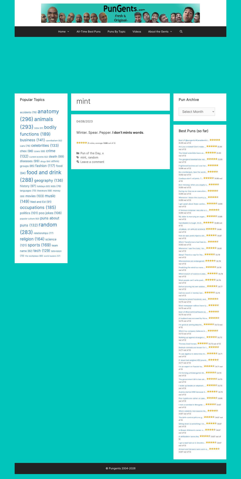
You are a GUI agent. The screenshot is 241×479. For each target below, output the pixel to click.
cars (25, 145)
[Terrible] (77, 143)
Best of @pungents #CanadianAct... (194, 140)
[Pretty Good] (84, 143)
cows (39, 151)
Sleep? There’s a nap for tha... (191, 255)
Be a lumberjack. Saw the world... (193, 172)
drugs (45, 161)
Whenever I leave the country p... (193, 197)
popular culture (29, 218)
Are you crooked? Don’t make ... (192, 147)
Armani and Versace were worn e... (194, 449)
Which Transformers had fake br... (193, 242)
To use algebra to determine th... (192, 354)
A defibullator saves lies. (189, 436)
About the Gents (158, 31)
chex (26, 151)
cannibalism (54, 140)
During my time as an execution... (193, 191)
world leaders (52, 256)
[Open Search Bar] (181, 31)
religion (32, 238)
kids (56, 186)
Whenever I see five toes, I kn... (192, 248)
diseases (30, 161)
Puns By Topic (116, 31)
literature (44, 190)
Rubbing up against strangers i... (192, 337)
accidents (28, 112)
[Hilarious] (86, 143)
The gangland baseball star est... (192, 159)
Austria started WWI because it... (193, 392)
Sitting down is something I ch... (192, 424)
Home (62, 31)
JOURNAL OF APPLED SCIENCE (192, 229)
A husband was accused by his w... (193, 318)
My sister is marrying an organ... (192, 216)
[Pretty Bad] (80, 143)
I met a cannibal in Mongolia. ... (192, 405)
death (56, 156)
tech (41, 251)
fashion (45, 166)
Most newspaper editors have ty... (193, 305)
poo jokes (50, 213)
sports (39, 245)
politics (29, 213)
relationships (43, 233)
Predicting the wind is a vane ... (192, 267)
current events (38, 157)
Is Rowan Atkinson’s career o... (191, 430)
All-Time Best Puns (89, 31)
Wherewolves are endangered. (192, 261)
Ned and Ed (41, 201)
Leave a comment (92, 162)
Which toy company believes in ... (193, 331)
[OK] (82, 143)
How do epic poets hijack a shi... (192, 236)
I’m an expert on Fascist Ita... (191, 366)
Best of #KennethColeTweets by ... (193, 312)
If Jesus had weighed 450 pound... (193, 360)
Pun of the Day (90, 153)
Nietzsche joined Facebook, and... (193, 299)
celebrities (45, 145)
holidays (43, 186)
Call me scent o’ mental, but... (191, 293)
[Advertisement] (120, 63)
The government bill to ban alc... (192, 379)
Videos (136, 31)
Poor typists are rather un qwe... (192, 398)
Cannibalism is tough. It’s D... (191, 223)
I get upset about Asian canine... (192, 204)
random (93, 157)
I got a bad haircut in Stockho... (192, 443)
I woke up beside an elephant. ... (192, 386)
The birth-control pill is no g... (191, 417)
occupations (38, 207)
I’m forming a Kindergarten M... (192, 373)
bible (38, 128)
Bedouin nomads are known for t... (193, 347)
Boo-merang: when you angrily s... (193, 185)
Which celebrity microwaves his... (193, 411)
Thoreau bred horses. (188, 344)
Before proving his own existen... (192, 286)
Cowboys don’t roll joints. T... (191, 178)
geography (48, 180)
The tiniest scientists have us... (192, 153)
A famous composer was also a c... (193, 210)
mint (83, 157)
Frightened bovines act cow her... (193, 166)
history (28, 186)
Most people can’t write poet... (192, 280)
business (32, 140)
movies (34, 196)
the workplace (34, 256)
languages (28, 190)
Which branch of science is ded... (193, 274)
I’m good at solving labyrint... (191, 325)
